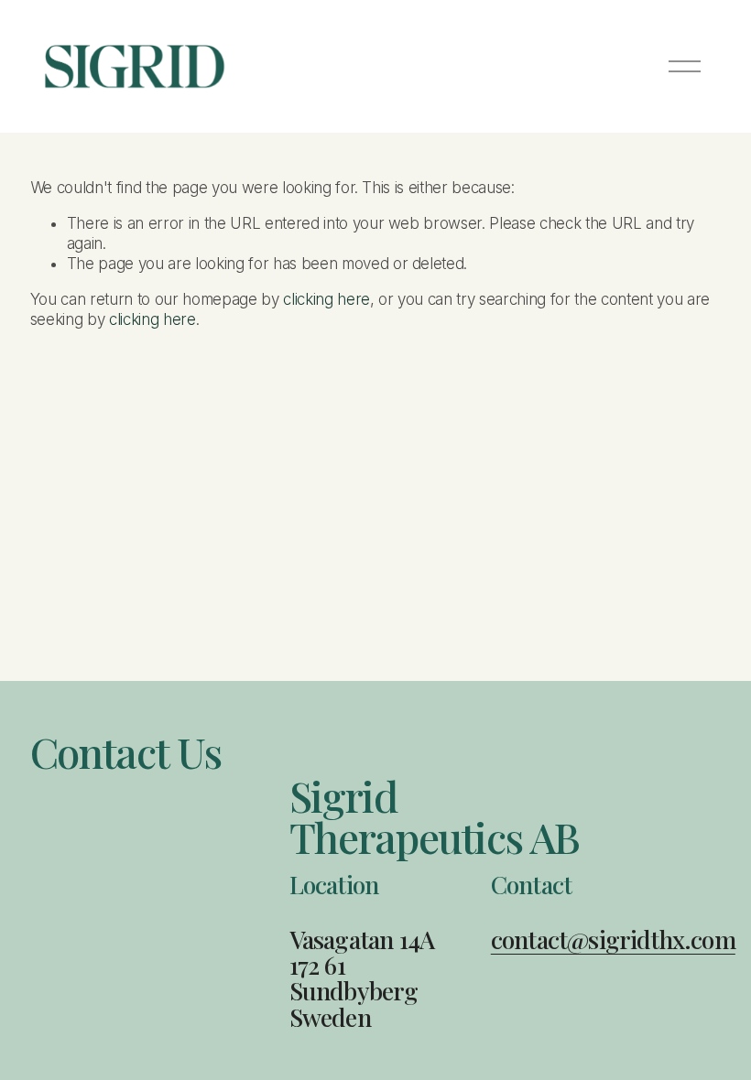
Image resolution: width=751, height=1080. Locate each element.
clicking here (326, 299)
